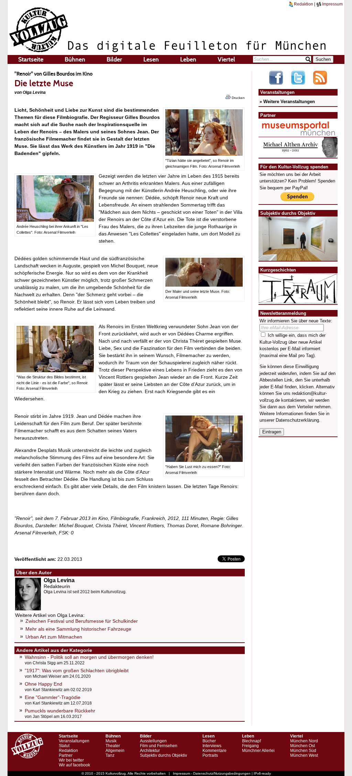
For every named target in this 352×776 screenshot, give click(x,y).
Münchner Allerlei (258, 750)
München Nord (304, 741)
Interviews (211, 745)
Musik (111, 741)
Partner (66, 755)
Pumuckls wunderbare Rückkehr (60, 710)
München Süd (303, 750)
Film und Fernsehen (158, 745)
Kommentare (214, 750)
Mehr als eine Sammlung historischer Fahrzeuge (78, 629)
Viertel (226, 59)
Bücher (209, 741)
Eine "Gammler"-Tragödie (52, 697)
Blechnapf (251, 741)
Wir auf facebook (74, 765)
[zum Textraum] (298, 299)
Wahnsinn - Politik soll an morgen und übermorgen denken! (89, 657)
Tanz (110, 755)
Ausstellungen (153, 741)
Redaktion (303, 4)
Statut (64, 745)
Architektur (150, 750)
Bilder (114, 59)
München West (304, 755)
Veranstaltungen (74, 741)
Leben (188, 59)
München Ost (302, 745)
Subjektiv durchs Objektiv (163, 755)
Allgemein (115, 750)
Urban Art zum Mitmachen (53, 637)
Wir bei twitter (71, 760)
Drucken (238, 98)
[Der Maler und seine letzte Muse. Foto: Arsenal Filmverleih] (204, 285)
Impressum (332, 4)
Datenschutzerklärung (297, 420)
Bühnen (75, 59)
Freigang (250, 745)
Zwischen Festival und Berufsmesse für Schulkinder (81, 621)
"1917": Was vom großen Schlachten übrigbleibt (77, 670)
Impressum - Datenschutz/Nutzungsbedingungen (212, 773)
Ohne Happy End (43, 684)
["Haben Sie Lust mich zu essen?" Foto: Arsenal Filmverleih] (204, 460)
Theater (113, 745)
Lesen (151, 59)
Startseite (30, 59)
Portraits (210, 755)
